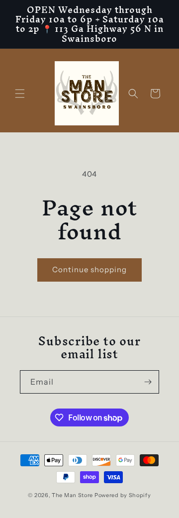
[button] (20, 93)
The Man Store (72, 495)
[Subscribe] (148, 382)
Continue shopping (89, 269)
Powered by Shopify (122, 495)
